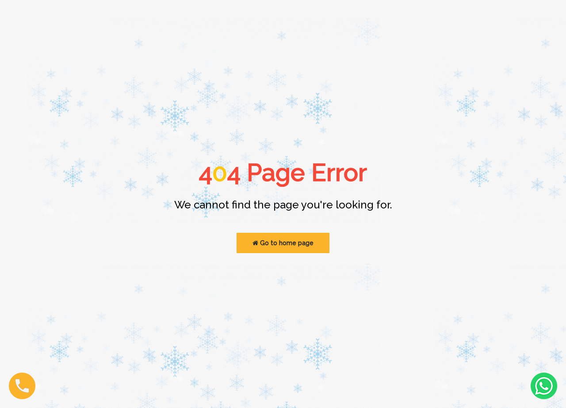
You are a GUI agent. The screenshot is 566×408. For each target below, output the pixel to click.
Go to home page (286, 242)
